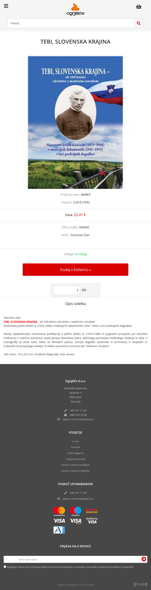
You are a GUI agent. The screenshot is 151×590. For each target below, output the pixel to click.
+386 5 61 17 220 (78, 410)
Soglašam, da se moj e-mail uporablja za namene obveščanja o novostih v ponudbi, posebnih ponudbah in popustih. (70, 567)
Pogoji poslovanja (75, 459)
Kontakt (75, 447)
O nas (75, 441)
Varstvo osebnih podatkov (75, 464)
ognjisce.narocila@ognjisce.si (78, 498)
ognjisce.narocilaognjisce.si (78, 419)
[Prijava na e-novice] (143, 559)
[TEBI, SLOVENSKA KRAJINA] (75, 122)
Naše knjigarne (75, 453)
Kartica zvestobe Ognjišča (75, 470)
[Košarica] (139, 6)
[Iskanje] (138, 23)
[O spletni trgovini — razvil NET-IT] (140, 584)
